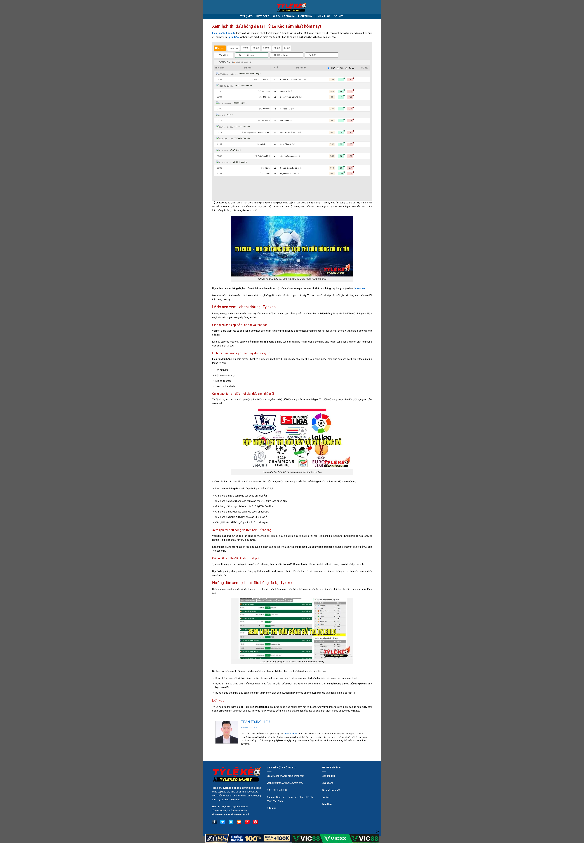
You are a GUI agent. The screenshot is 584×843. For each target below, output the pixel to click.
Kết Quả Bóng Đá (284, 16)
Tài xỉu (352, 68)
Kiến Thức (324, 16)
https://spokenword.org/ (290, 783)
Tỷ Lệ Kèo (246, 16)
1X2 (342, 68)
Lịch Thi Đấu (306, 16)
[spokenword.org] (292, 7)
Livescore (262, 16)
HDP (333, 68)
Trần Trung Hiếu (255, 722)
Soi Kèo (339, 16)
